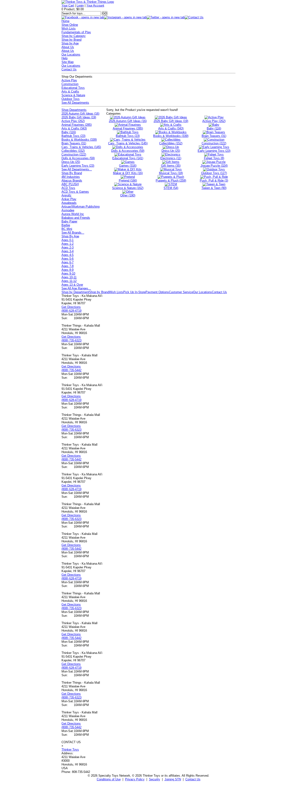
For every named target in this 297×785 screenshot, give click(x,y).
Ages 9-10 (68, 273)
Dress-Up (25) (70, 162)
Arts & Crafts (70, 91)
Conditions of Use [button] (109, 779)
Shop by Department (75, 292)
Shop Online (69, 24)
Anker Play (68, 199)
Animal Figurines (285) (76, 124)
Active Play (69, 80)
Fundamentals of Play (76, 32)
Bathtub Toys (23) (73, 136)
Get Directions (71, 307)
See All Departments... (76, 169)
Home (65, 21)
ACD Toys (68, 188)
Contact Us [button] (192, 779)
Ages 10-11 (69, 277)
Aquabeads (69, 203)
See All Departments (75, 102)
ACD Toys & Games (75, 191)
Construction (69, 84)
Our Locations (70, 54)
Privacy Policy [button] (135, 779)
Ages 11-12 (69, 281)
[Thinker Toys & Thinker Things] (87, 1)
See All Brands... (72, 232)
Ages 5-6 (67, 258)
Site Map (67, 62)
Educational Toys (73, 87)
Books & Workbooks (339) (79, 139)
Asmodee (67, 210)
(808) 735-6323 (71, 340)
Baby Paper (69, 221)
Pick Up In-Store (134, 292)
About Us (67, 47)
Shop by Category (73, 36)
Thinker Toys (70, 749)
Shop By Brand (71, 173)
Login (80, 5)
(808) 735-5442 (71, 370)
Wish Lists (68, 28)
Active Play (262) (73, 121)
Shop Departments (74, 110)
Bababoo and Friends (75, 217)
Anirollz (66, 195)
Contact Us (69, 69)
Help (64, 58)
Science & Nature (73, 95)
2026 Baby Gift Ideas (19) (78, 117)
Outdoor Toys (70, 99)
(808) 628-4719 (71, 310)
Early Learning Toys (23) (77, 165)
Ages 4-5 (67, 255)
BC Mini (66, 229)
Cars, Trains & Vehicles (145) (81, 147)
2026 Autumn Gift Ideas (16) (80, 113)
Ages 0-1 (67, 240)
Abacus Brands (71, 180)
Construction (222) (73, 154)
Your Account (95, 5)
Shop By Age (70, 236)
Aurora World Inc (72, 214)
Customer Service (181, 292)
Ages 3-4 (67, 251)
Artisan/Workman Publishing (80, 206)
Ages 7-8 (67, 266)
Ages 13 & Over (72, 284)
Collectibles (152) (73, 150)
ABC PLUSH (70, 184)
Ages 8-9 (67, 270)
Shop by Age (70, 43)
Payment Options (157, 292)
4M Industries (70, 177)
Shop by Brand (71, 39)
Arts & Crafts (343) (74, 128)
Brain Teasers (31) (73, 143)
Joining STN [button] (173, 779)
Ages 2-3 (67, 247)
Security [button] (154, 779)
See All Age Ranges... (76, 288)
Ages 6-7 (67, 262)
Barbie (65, 225)
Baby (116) (68, 132)
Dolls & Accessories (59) (78, 158)
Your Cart (67, 5)
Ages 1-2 (67, 243)
